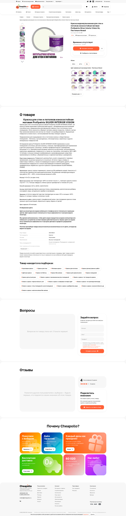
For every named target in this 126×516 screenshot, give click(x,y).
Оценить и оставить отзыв (93, 407)
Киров (18, 1)
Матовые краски (56, 268)
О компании (93, 488)
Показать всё (24, 248)
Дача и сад (77, 12)
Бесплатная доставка (29, 1)
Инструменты (88, 12)
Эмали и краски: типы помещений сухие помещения (37, 286)
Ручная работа (58, 505)
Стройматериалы (59, 490)
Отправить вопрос (91, 351)
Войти (95, 6)
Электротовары (99, 12)
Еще (108, 12)
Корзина (106, 6)
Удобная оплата (40, 1)
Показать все (76, 94)
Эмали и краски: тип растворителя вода (88, 281)
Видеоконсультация (82, 35)
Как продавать (76, 488)
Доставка (39, 492)
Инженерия (58, 501)
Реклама (74, 490)
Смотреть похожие (87, 48)
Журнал (39, 497)
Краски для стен (42, 268)
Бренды (92, 495)
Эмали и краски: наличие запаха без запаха (35, 290)
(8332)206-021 (98, 1)
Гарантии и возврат (42, 488)
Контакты (107, 1)
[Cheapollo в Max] (93, 1)
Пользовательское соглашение (84, 512)
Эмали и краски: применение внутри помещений (55, 277)
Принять (93, 514)
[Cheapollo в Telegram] (87, 1)
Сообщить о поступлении (89, 53)
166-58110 (78, 32)
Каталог (36, 6)
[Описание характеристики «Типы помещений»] (31, 243)
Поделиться (93, 35)
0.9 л (73, 64)
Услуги (39, 501)
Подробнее (86, 514)
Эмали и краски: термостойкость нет (33, 281)
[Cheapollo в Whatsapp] (90, 1)
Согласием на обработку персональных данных (91, 347)
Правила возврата (72, 512)
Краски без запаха (56, 273)
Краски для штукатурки (29, 277)
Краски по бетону (41, 273)
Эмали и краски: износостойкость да (93, 286)
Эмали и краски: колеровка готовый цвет (60, 281)
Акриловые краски (27, 268)
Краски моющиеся (91, 273)
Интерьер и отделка (39, 12)
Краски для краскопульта (74, 273)
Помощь (39, 495)
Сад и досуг (58, 495)
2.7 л (80, 64)
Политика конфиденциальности (99, 512)
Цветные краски (27, 273)
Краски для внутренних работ (91, 268)
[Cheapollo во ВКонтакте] (20, 501)
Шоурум (39, 499)
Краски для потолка (72, 268)
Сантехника (68, 12)
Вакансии (92, 492)
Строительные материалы (55, 12)
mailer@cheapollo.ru (25, 498)
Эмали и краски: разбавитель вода (67, 286)
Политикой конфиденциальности (89, 345)
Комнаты (57, 503)
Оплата (39, 490)
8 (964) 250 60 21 (24, 494)
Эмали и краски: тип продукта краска (85, 277)
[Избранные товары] (86, 7)
